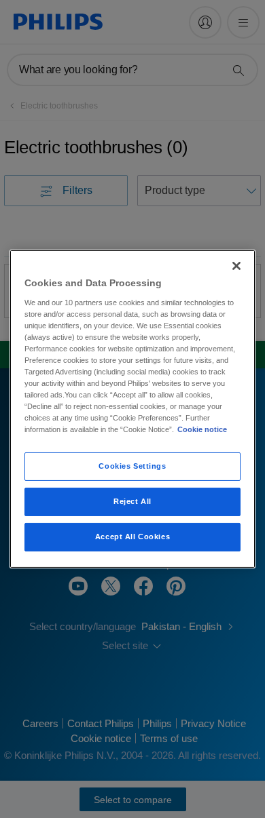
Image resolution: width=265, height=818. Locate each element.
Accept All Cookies (132, 536)
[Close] (236, 266)
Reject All (132, 501)
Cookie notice (202, 429)
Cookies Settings (132, 466)
